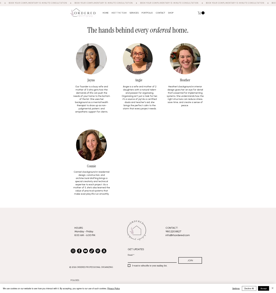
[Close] (272, 288)
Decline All (249, 288)
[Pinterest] (97, 251)
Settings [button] (236, 288)
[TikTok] (91, 251)
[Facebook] (79, 251)
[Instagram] (73, 251)
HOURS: (78, 227)
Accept (263, 288)
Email (131, 255)
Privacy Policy (113, 288)
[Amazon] (104, 251)
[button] (201, 12)
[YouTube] (85, 251)
